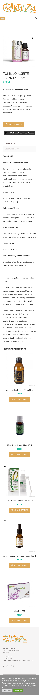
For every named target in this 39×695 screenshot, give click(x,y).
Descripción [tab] (10, 143)
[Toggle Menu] (2, 18)
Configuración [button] (7, 690)
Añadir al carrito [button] (19, 399)
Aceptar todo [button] (18, 690)
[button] (36, 18)
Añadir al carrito (13, 124)
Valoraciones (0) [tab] (12, 149)
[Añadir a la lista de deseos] (5, 355)
